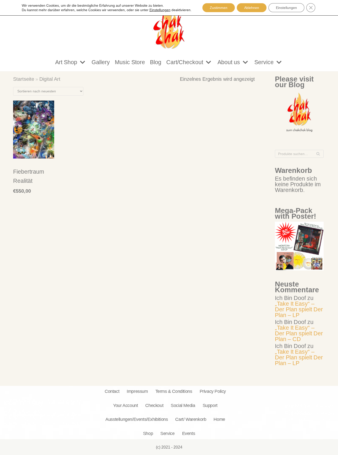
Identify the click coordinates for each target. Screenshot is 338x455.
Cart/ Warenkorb (190, 419)
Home (219, 419)
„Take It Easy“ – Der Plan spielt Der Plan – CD (299, 333)
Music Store (130, 62)
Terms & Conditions (173, 391)
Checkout (154, 405)
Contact (112, 391)
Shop (148, 433)
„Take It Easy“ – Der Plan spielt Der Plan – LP (299, 309)
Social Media (183, 405)
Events (188, 433)
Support (210, 405)
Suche (318, 155)
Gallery (101, 62)
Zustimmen (218, 8)
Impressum (137, 391)
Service (167, 433)
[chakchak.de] (169, 26)
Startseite (23, 79)
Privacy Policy (213, 391)
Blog (155, 62)
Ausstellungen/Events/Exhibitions (136, 419)
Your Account (125, 405)
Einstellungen (286, 8)
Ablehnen (251, 8)
